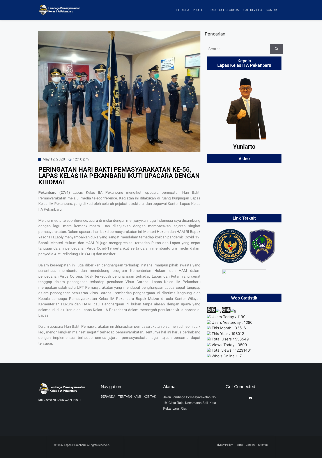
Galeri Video (252, 10)
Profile (198, 10)
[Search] (276, 49)
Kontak (271, 10)
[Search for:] (237, 49)
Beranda (182, 10)
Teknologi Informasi (223, 10)
